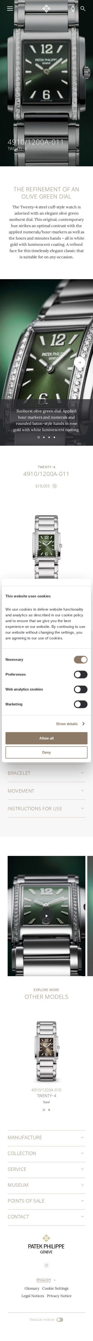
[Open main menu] (10, 8)
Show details (67, 724)
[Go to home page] (46, 8)
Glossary (32, 1288)
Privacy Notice (59, 1295)
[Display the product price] (54, 486)
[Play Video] (46, 916)
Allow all (46, 738)
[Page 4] (54, 437)
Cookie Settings (55, 1288)
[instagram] (46, 1265)
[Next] (79, 362)
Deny (46, 752)
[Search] (83, 8)
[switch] (81, 674)
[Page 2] (44, 437)
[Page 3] (49, 437)
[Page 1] (39, 437)
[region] (46, 83)
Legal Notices (32, 1295)
